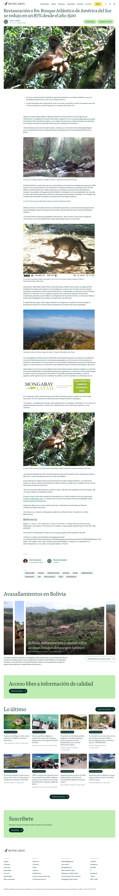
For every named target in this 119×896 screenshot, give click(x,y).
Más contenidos (9, 879)
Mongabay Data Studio (69, 879)
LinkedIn (93, 861)
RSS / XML (94, 879)
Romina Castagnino (60, 560)
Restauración (29, 576)
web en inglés (61, 533)
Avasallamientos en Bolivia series (99, 659)
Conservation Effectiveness (71, 876)
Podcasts (61, 4)
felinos (75, 573)
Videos (53, 4)
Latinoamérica (71, 576)
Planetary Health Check (69, 873)
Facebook (93, 873)
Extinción (66, 573)
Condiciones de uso (39, 879)
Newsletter (15, 830)
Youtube (93, 867)
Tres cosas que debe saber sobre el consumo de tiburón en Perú (50, 201)
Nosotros (36, 861)
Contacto (36, 864)
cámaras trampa (53, 573)
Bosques (41, 573)
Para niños (65, 864)
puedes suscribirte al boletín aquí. (34, 501)
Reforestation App (67, 870)
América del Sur (21, 23)
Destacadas (44, 4)
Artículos (80, 4)
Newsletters (37, 873)
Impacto (35, 870)
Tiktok (92, 876)
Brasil (61, 576)
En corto (88, 4)
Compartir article (105, 22)
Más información (17, 691)
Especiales (71, 4)
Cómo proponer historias (41, 876)
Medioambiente (86, 573)
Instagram (93, 864)
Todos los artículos (104, 709)
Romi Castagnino (35, 560)
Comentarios (90, 22)
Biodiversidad (29, 573)
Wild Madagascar (67, 861)
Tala (39, 576)
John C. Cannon (15, 21)
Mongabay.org (66, 867)
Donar (98, 4)
